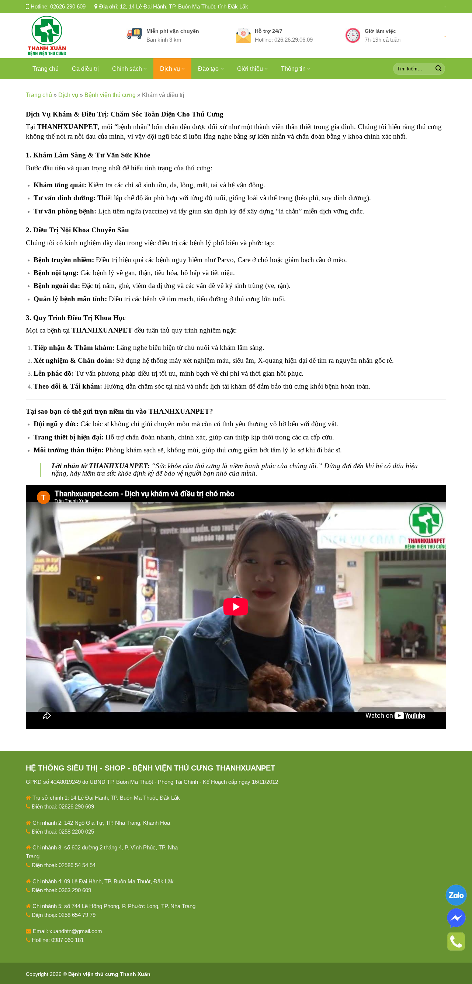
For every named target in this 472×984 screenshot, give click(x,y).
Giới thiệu (250, 69)
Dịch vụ (170, 69)
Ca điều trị (85, 69)
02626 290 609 (68, 6)
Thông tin (293, 69)
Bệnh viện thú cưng (110, 95)
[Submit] (438, 68)
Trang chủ (45, 69)
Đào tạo (208, 69)
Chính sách (127, 69)
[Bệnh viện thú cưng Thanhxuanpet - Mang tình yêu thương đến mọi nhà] (70, 35)
